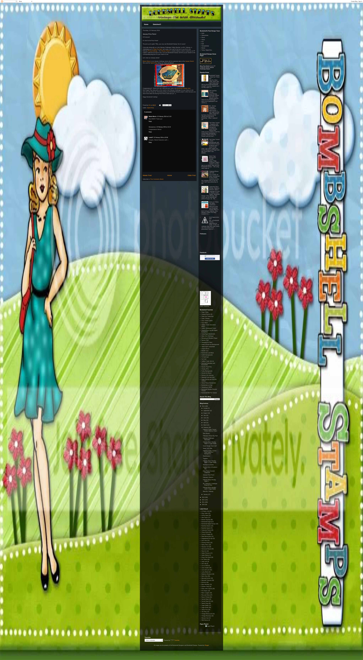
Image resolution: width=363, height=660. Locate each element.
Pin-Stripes (204, 590)
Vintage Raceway (206, 616)
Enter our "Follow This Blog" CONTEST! (214, 203)
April (204, 422)
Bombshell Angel (206, 521)
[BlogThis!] (165, 105)
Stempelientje (205, 46)
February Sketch (165, 51)
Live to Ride (204, 565)
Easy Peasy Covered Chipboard (209, 471)
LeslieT (151, 137)
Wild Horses (204, 620)
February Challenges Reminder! (208, 438)
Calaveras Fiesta (206, 530)
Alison (203, 37)
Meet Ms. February (208, 491)
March (205, 425)
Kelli (202, 44)
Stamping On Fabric (206, 342)
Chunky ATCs (205, 369)
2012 (203, 500)
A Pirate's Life (205, 511)
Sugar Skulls (204, 607)
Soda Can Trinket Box (207, 316)
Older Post (192, 175)
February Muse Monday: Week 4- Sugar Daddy (209, 442)
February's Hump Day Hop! (210, 435)
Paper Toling (204, 312)
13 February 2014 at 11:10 (164, 116)
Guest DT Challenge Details (207, 66)
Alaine (203, 39)
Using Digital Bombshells (208, 334)
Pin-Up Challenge (152, 51)
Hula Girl (203, 551)
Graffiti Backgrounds (207, 355)
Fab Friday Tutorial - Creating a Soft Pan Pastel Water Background (214, 125)
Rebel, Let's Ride (207, 448)
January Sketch (189, 61)
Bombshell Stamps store (183, 88)
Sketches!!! (157, 24)
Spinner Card (205, 340)
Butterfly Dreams (206, 526)
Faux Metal (204, 322)
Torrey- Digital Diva (206, 50)
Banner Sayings (205, 519)
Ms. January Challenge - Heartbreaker (212, 107)
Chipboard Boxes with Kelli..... (214, 172)
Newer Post (147, 175)
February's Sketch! (208, 477)
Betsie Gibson (146, 61)
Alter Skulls (204, 517)
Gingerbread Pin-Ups (207, 538)
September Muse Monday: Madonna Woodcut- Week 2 (214, 188)
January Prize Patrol (208, 475)
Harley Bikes (204, 544)
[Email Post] (160, 105)
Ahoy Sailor (204, 513)
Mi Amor (203, 582)
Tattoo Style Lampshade (208, 346)
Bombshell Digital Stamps (208, 523)
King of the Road (206, 557)
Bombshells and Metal (207, 353)
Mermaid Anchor (205, 578)
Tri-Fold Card (205, 357)
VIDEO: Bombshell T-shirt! (208, 328)
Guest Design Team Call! (210, 446)
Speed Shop (153, 63)
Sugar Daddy (205, 605)
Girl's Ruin (204, 540)
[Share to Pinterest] (170, 105)
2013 (203, 497)
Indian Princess (205, 553)
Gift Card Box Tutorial (213, 91)
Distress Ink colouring (207, 375)
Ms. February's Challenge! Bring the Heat (210, 484)
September (206, 410)
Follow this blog (209, 258)
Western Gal (204, 618)
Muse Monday (205, 584)
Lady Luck (204, 561)
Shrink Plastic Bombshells (208, 383)
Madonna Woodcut (206, 574)
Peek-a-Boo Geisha (206, 588)
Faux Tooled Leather (207, 320)
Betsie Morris (152, 116)
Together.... (206, 458)
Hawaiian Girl (205, 546)
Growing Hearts (205, 542)
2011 (203, 502)
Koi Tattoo (204, 559)
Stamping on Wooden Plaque (209, 338)
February (206, 427)
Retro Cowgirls (205, 593)
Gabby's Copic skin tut (207, 361)
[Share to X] (167, 105)
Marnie (203, 48)
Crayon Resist (205, 348)
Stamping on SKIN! (206, 387)
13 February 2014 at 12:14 (163, 127)
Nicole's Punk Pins (206, 367)
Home (146, 24)
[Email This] (163, 105)
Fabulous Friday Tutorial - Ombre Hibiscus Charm (210, 430)
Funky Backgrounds (206, 371)
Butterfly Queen (205, 528)
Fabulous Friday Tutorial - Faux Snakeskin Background (210, 452)
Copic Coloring (205, 318)
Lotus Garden (205, 567)
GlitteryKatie (204, 35)
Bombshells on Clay (206, 385)
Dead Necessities (206, 536)
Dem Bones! (206, 433)
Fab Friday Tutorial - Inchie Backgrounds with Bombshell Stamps (214, 142)
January (205, 494)
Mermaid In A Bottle (208, 464)
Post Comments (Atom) (156, 179)
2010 (203, 504)
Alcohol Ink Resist (206, 373)
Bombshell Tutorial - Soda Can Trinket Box (214, 77)
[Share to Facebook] (169, 105)
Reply (150, 121)
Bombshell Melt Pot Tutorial (209, 392)
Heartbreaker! (206, 456)
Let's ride (203, 563)
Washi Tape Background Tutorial (212, 157)
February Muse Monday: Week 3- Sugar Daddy (209, 461)
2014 (203, 406)
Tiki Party (204, 611)
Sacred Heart (205, 599)
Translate (176, 640)
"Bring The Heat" (157, 49)
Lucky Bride (204, 572)
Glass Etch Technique (207, 336)
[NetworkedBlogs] (210, 255)
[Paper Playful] (209, 626)
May (204, 420)
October (205, 408)
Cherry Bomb (205, 532)
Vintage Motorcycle (206, 613)
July (204, 415)
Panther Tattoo (205, 586)
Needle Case (204, 350)
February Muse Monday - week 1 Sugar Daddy (210, 488)
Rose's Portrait (205, 597)
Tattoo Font (204, 609)
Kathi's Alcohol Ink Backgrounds (210, 344)
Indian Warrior (205, 555)
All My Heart (204, 515)
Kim (150, 105)
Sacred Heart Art (206, 601)
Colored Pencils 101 (206, 314)
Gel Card (203, 359)
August (205, 413)
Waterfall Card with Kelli (207, 377)
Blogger (207, 645)
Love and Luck (205, 570)
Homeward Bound (206, 549)
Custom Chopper (206, 534)
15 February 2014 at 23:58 (161, 137)
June (204, 418)
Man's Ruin (204, 576)
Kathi (202, 33)
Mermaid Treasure (206, 580)
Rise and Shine (205, 595)
